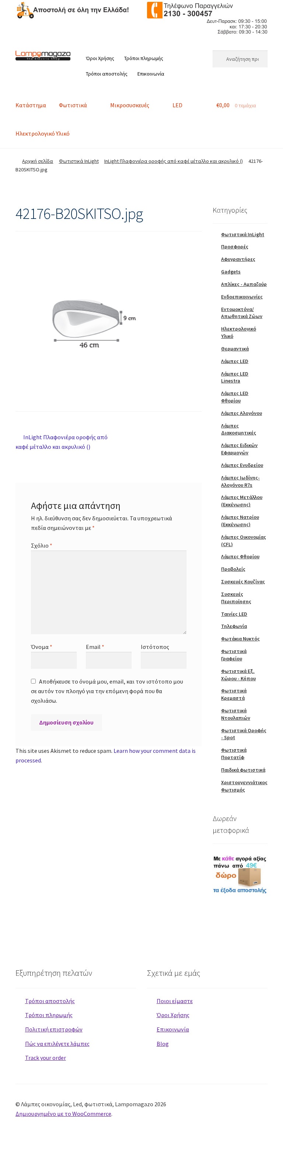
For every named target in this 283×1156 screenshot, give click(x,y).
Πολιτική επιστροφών (54, 1029)
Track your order (45, 1057)
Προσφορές (234, 246)
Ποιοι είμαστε (175, 1001)
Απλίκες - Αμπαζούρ (244, 284)
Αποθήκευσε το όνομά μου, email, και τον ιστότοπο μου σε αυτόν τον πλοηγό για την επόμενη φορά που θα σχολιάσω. (107, 691)
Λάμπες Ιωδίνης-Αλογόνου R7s (240, 481)
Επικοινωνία (150, 73)
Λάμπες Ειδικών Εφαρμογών (239, 449)
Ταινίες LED (234, 614)
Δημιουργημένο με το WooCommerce (63, 1113)
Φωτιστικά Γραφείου (234, 655)
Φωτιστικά (73, 105)
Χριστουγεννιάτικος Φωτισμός (244, 786)
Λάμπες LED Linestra (234, 377)
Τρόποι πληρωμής (143, 58)
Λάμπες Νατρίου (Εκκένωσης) (240, 521)
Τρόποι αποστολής (106, 73)
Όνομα (41, 646)
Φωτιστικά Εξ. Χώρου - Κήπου (238, 675)
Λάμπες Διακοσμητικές (238, 429)
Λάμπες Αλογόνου (241, 413)
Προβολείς (233, 569)
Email (95, 646)
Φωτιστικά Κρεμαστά (234, 694)
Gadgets (231, 271)
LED (177, 105)
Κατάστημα (30, 105)
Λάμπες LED (234, 361)
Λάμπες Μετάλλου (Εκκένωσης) (241, 501)
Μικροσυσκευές (129, 105)
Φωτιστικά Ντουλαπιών (235, 714)
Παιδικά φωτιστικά (243, 769)
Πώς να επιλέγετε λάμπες (57, 1043)
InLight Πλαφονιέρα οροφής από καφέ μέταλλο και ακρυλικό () (173, 161)
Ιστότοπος (155, 646)
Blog (163, 1043)
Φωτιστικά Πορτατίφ (234, 754)
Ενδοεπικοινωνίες (242, 296)
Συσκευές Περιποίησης (236, 598)
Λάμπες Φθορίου (240, 556)
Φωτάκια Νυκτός (240, 638)
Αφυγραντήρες (238, 259)
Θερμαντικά (235, 348)
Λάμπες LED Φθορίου (234, 397)
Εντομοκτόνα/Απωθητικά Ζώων (241, 313)
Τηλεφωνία (234, 626)
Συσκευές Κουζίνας (243, 581)
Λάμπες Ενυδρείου (242, 465)
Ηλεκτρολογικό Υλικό (42, 133)
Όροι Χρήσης (100, 58)
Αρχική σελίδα (37, 161)
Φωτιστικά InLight (79, 161)
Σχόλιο (41, 545)
